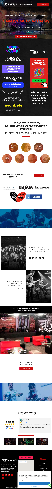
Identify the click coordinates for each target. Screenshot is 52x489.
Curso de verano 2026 (13, 58)
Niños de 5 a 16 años (13, 78)
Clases (10, 8)
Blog (22, 8)
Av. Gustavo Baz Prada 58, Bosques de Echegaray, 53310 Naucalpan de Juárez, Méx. (9, 469)
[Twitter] (33, 258)
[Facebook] (30, 258)
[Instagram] (36, 258)
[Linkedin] (40, 258)
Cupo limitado (13, 110)
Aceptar (34, 483)
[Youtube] (43, 258)
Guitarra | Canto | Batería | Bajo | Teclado (13, 99)
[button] (49, 473)
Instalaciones (27, 8)
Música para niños (43, 468)
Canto (42, 470)
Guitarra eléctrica (43, 465)
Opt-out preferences (33, 486)
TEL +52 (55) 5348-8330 (26, 4)
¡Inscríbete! (13, 105)
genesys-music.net (26, 111)
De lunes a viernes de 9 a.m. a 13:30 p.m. (13, 92)
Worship (43, 463)
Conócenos (16, 8)
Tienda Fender (40, 8)
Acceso (32, 8)
